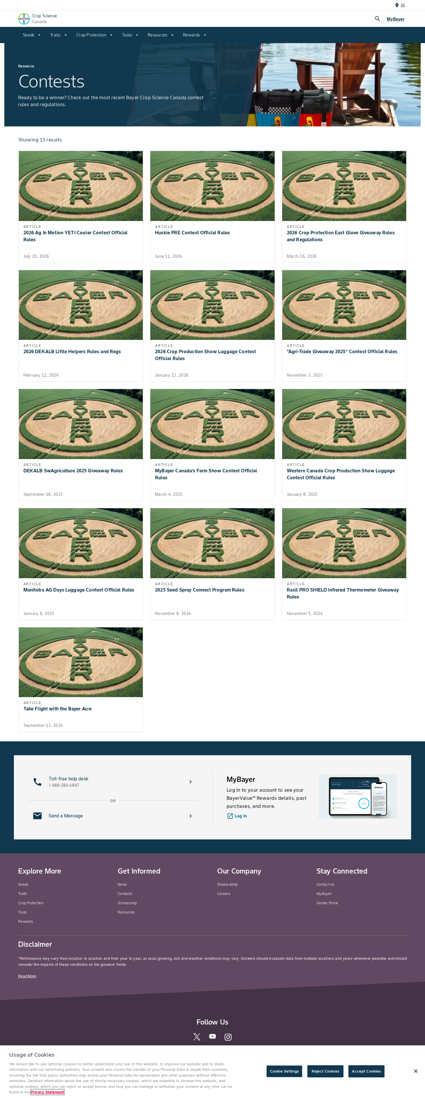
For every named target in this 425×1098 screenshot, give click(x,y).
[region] (212, 1071)
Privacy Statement (47, 1092)
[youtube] (212, 1038)
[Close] (415, 1071)
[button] (113, 781)
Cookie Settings (284, 1071)
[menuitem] (31, 35)
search (377, 18)
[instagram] (228, 1040)
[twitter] (196, 1039)
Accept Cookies (366, 1071)
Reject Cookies (325, 1071)
